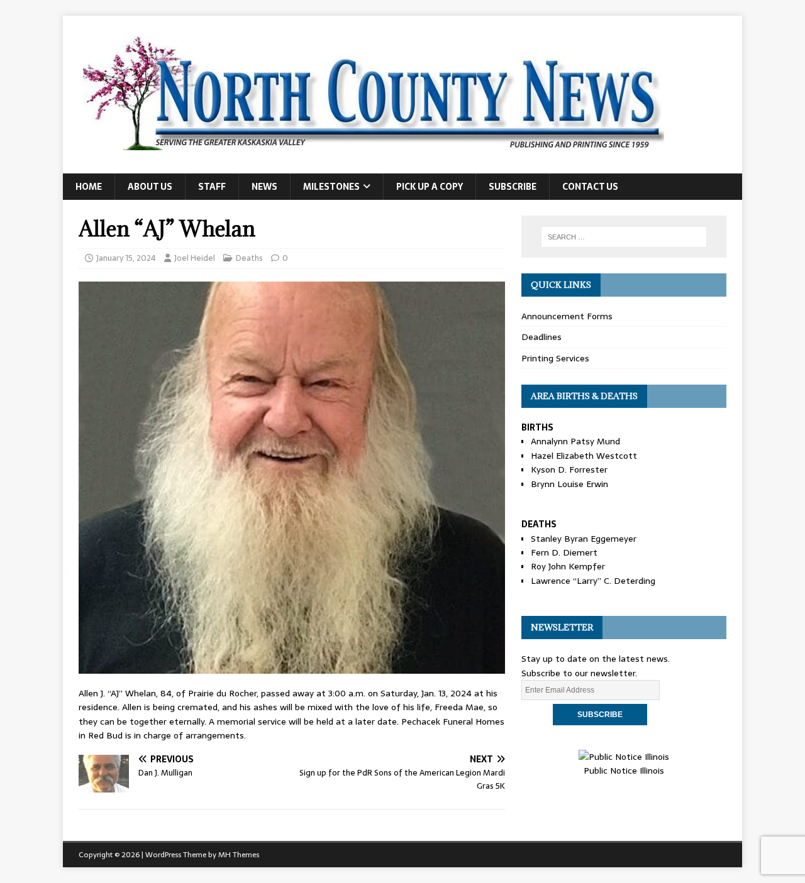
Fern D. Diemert (564, 552)
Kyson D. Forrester (569, 469)
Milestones (331, 187)
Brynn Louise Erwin (569, 484)
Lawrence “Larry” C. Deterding (593, 581)
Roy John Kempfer (568, 566)
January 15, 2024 (126, 258)
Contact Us (590, 187)
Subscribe (512, 187)
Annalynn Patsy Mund (575, 441)
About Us (150, 187)
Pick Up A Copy (429, 187)
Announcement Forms (567, 316)
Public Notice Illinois (624, 770)
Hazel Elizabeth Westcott (584, 456)
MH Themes (238, 854)
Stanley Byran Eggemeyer (583, 539)
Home (88, 187)
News (264, 187)
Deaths (249, 258)
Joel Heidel (194, 258)
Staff (212, 187)
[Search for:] (623, 237)
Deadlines (541, 337)
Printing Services (555, 358)
